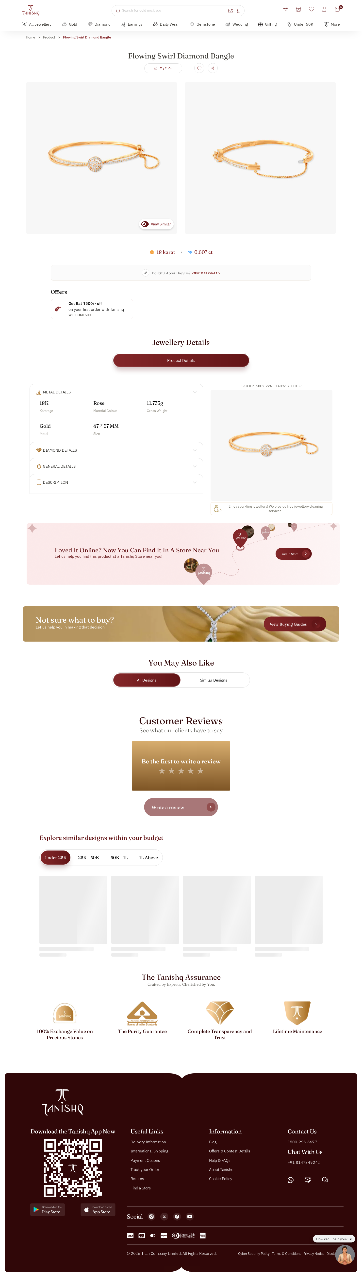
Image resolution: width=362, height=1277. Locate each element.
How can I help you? (332, 1239)
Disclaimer (334, 1253)
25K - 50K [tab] (88, 857)
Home (30, 37)
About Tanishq (221, 1169)
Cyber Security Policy (254, 1253)
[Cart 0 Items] (337, 9)
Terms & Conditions (287, 1253)
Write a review (167, 807)
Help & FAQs (219, 1160)
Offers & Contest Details (229, 1150)
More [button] (335, 24)
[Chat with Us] (325, 1180)
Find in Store (289, 554)
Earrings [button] (135, 24)
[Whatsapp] (291, 1180)
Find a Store (141, 1187)
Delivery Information (148, 1141)
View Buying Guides (288, 624)
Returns (137, 1178)
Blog (212, 1141)
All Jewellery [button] (40, 24)
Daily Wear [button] (169, 24)
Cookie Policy (220, 1178)
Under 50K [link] (303, 24)
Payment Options (145, 1160)
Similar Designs (213, 680)
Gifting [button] (271, 24)
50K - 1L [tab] (119, 857)
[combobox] (174, 10)
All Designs (146, 680)
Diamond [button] (103, 24)
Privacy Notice (314, 1253)
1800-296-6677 (302, 1141)
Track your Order (145, 1169)
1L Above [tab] (148, 857)
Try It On (166, 68)
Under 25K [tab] (55, 857)
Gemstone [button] (206, 24)
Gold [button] (73, 24)
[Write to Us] (308, 1180)
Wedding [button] (240, 24)
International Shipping (149, 1150)
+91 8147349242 (304, 1162)
